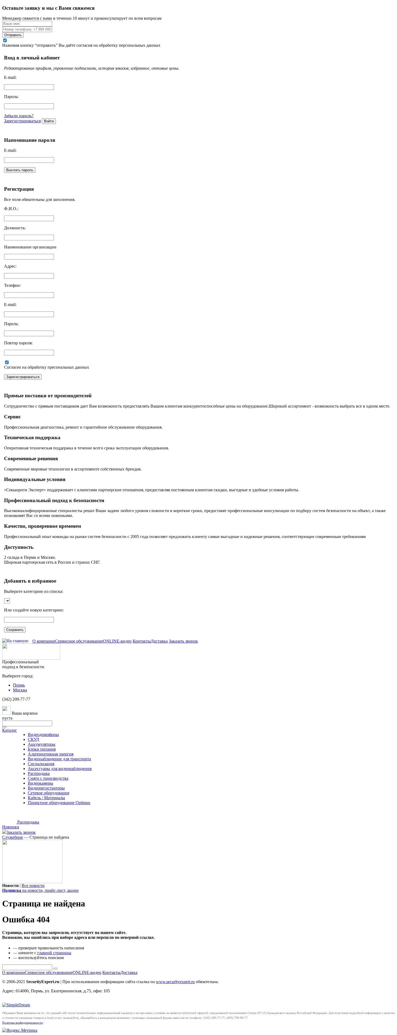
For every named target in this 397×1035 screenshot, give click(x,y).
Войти (49, 121)
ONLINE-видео (117, 641)
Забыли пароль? (18, 115)
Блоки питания (42, 749)
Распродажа (39, 773)
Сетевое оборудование (48, 793)
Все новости (33, 885)
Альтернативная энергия (50, 754)
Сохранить (14, 630)
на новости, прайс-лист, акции (40, 890)
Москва (20, 690)
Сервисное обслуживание (79, 641)
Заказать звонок (183, 641)
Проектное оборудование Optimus (59, 802)
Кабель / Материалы (46, 797)
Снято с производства (48, 778)
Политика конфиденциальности (22, 1022)
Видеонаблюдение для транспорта (59, 759)
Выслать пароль (19, 170)
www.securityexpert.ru (175, 981)
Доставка (159, 641)
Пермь (19, 685)
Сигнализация (41, 763)
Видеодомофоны (43, 734)
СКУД (33, 739)
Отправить (13, 35)
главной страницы (54, 952)
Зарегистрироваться (22, 121)
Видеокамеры (40, 783)
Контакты (142, 641)
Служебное (12, 837)
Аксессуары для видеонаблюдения (60, 768)
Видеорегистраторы (46, 788)
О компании (43, 641)
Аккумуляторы (41, 744)
